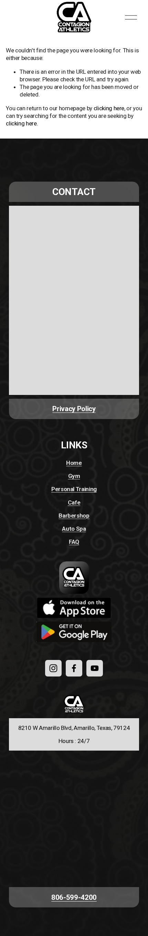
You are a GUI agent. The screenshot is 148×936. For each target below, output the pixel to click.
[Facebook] (74, 668)
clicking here (109, 108)
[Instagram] (53, 668)
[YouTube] (94, 668)
